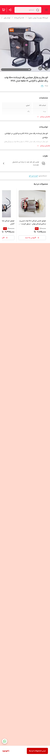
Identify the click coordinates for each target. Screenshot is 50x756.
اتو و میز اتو (33, 176)
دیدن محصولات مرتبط (37, 751)
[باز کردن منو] (46, 10)
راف (42, 85)
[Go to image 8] (17, 69)
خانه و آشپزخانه (19, 18)
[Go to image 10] (14, 69)
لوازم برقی (7, 18)
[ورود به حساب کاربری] (10, 9)
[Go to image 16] (5, 69)
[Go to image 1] (29, 69)
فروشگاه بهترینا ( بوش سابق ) (38, 18)
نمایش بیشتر (45, 116)
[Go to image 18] (2, 69)
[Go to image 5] (22, 69)
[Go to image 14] (8, 69)
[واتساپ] (4, 741)
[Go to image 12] (11, 69)
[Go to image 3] (25, 69)
